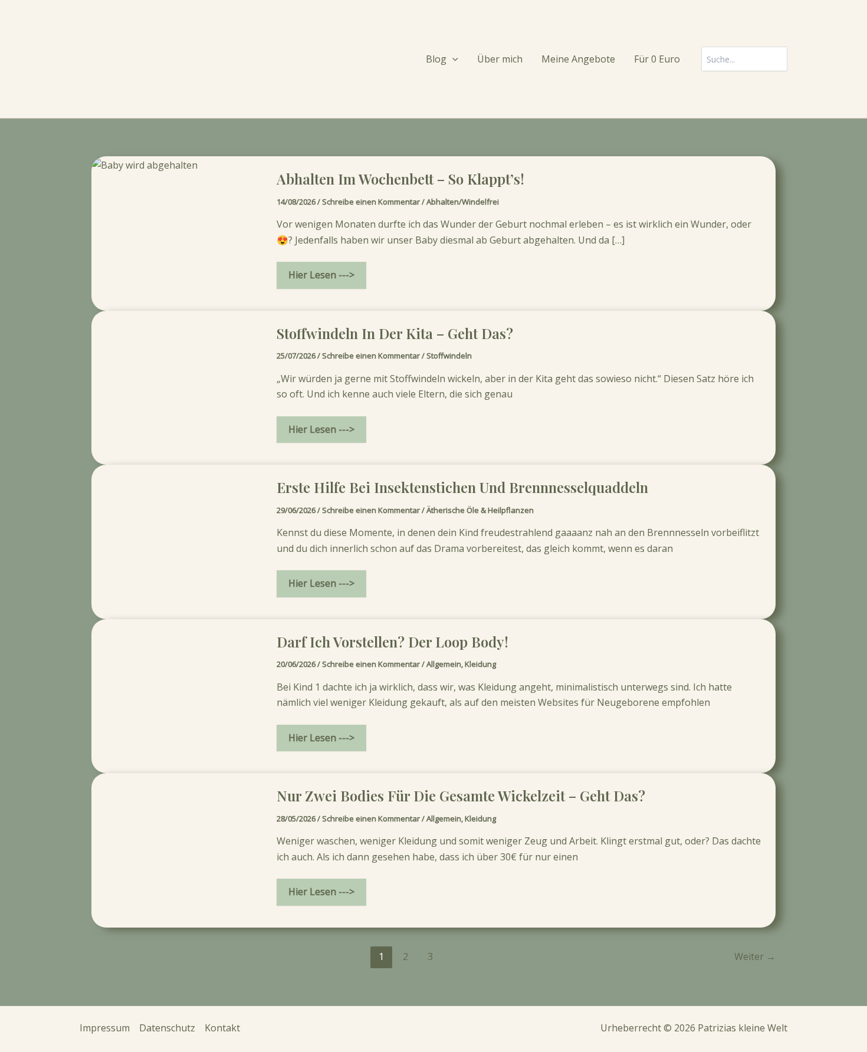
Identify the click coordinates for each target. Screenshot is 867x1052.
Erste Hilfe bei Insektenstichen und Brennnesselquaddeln (462, 487)
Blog (436, 58)
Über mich (500, 58)
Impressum (105, 1027)
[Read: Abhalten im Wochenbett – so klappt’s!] (144, 163)
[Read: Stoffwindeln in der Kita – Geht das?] (176, 386)
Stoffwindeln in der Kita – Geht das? (395, 333)
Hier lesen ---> (321, 278)
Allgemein (443, 664)
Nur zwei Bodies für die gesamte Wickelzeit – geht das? (461, 795)
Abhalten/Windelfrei (462, 201)
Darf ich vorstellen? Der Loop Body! (392, 641)
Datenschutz (167, 1027)
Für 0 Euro (657, 58)
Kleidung (480, 664)
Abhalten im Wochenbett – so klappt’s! (400, 178)
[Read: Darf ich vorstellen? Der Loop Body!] (176, 695)
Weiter (755, 956)
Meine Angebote (578, 58)
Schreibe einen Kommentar (371, 201)
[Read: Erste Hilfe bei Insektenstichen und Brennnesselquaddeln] (176, 540)
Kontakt (222, 1027)
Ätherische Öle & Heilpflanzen (480, 510)
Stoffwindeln (449, 355)
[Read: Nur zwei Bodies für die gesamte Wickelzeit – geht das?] (176, 849)
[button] (452, 59)
